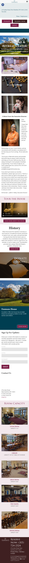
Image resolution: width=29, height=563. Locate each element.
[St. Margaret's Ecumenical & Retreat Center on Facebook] (2, 4)
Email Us (3, 397)
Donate (7, 21)
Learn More (15, 249)
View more (14, 65)
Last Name (3, 352)
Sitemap (21, 551)
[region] (14, 45)
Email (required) (4, 359)
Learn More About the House (14, 221)
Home (18, 16)
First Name (3, 346)
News (14, 25)
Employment (23, 16)
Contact (13, 553)
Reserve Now (20, 21)
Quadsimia (13, 559)
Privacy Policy (14, 551)
